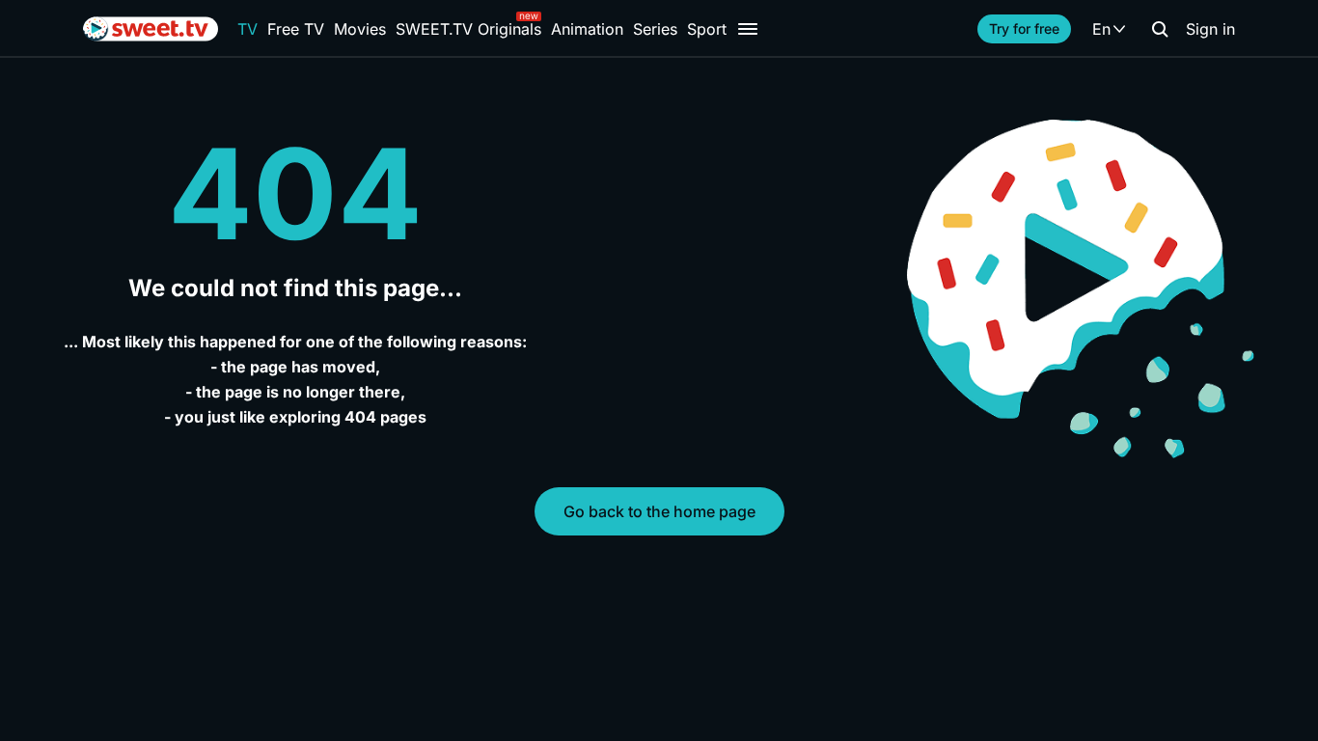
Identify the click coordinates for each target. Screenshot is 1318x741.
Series (655, 29)
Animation (587, 29)
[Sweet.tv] (150, 28)
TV (247, 29)
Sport (707, 29)
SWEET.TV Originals (468, 29)
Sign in (1210, 29)
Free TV (295, 29)
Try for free (1024, 28)
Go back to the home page (659, 511)
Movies (360, 29)
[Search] (1159, 29)
